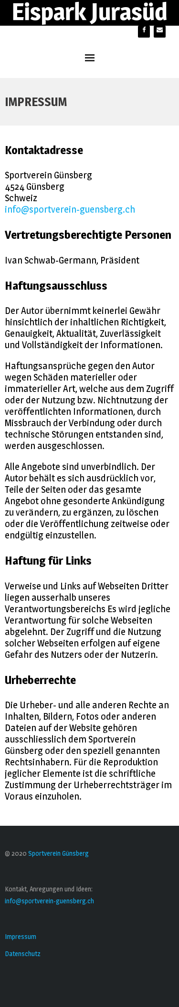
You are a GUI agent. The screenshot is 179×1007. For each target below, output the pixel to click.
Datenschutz (23, 953)
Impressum (20, 936)
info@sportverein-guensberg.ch (70, 209)
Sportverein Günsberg (58, 853)
